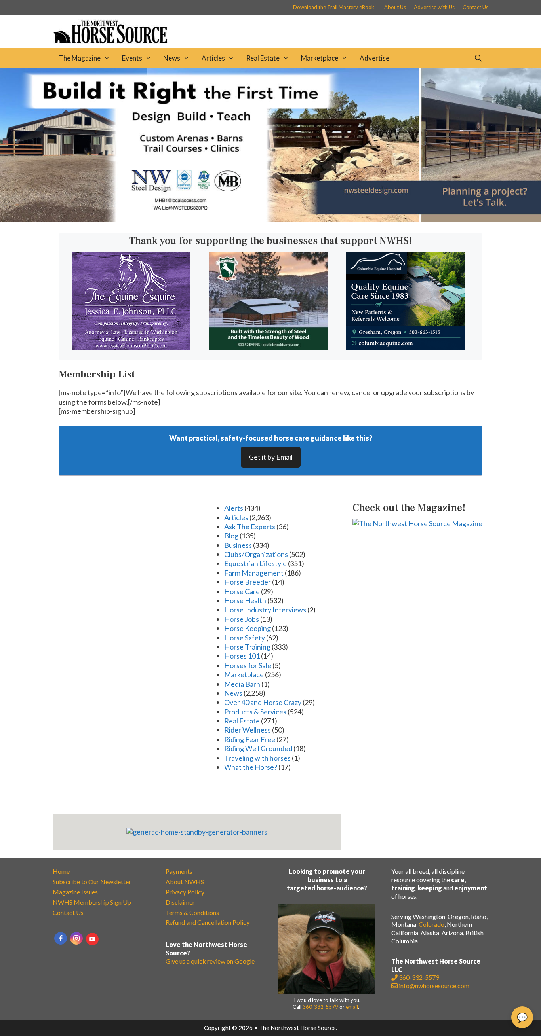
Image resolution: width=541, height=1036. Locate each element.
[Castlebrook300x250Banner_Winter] (268, 347)
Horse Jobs (241, 619)
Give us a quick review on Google (210, 961)
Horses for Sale (247, 665)
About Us (395, 7)
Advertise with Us (434, 7)
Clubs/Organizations (256, 554)
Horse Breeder (247, 582)
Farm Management (254, 572)
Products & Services (255, 711)
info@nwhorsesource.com (434, 985)
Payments (179, 871)
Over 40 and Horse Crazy (262, 702)
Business (238, 545)
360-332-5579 (320, 1007)
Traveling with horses (257, 758)
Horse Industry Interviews (265, 609)
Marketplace (319, 58)
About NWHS (185, 881)
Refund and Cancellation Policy (208, 922)
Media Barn (242, 684)
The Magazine (80, 58)
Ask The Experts (249, 526)
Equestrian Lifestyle (255, 563)
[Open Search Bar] (478, 58)
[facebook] (60, 938)
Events (132, 58)
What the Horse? (250, 767)
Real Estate (263, 58)
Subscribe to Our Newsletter (92, 881)
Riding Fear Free (249, 739)
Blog (231, 535)
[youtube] (92, 939)
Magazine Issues (75, 892)
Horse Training (247, 646)
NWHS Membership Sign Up (92, 902)
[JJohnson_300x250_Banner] (131, 347)
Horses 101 (242, 656)
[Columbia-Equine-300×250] (405, 347)
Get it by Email (271, 457)
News (171, 58)
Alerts (233, 508)
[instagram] (76, 938)
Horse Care (242, 591)
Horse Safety (244, 637)
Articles (213, 58)
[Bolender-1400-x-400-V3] (270, 219)
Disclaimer (180, 902)
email (352, 1007)
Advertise (374, 58)
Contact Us (475, 7)
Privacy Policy (185, 892)
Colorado (431, 924)
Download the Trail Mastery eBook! (334, 7)
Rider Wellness (247, 729)
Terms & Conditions (192, 912)
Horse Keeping (247, 628)
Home (61, 871)
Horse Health (245, 600)
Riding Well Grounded (258, 748)
